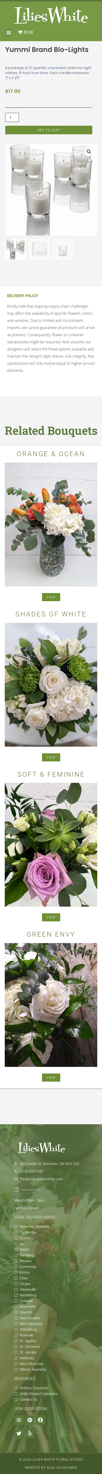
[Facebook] (40, 1420)
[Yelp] (29, 1433)
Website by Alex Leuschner (51, 1467)
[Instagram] (19, 1420)
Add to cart (48, 130)
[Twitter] (19, 1433)
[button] (9, 32)
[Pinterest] (29, 1420)
